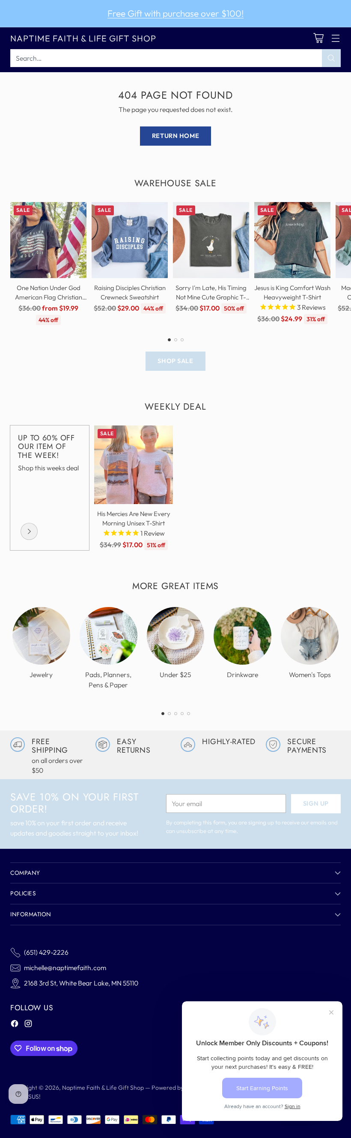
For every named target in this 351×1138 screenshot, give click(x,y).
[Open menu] (335, 38)
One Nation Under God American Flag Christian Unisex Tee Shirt (48, 297)
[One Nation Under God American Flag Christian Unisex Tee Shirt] (48, 240)
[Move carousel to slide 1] (169, 339)
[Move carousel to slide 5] (188, 713)
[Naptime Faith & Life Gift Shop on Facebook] (14, 1025)
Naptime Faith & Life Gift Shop (103, 1087)
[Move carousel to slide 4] (182, 713)
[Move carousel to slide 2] (175, 339)
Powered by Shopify (178, 1087)
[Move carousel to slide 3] (182, 339)
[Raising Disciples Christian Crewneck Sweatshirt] (130, 240)
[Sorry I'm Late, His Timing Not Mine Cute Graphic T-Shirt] (211, 240)
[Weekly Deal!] (29, 531)
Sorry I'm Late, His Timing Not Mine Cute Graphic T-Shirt (211, 297)
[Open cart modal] (318, 38)
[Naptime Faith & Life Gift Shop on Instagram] (28, 1025)
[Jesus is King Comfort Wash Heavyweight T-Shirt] (292, 240)
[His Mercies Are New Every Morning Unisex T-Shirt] (133, 464)
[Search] (331, 58)
